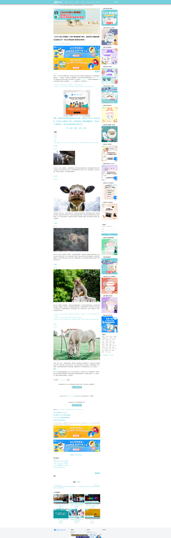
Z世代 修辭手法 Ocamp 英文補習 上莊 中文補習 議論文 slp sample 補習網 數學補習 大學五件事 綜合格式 (76, 142)
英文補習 (55, 415)
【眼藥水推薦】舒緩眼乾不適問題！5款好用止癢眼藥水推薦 (77, 520)
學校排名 (113, 342)
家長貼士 (110, 344)
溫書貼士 (113, 347)
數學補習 (67, 417)
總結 (55, 141)
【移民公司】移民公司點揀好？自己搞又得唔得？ (92, 520)
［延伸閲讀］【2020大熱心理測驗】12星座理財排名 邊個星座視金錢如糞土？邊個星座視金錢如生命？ (74, 86)
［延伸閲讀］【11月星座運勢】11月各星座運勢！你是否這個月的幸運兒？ (68, 84)
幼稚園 (110, 345)
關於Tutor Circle (73, 531)
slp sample (56, 417)
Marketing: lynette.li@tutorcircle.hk (91, 532)
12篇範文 (103, 336)
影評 (113, 345)
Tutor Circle (80, 409)
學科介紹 (103, 344)
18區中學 (107, 336)
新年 (106, 347)
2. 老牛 (55, 135)
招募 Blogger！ (73, 532)
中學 (110, 339)
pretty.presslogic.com (62, 379)
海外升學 (110, 347)
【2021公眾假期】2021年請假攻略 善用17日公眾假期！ (61, 520)
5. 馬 (55, 139)
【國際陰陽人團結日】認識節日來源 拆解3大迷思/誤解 (92, 505)
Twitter (59, 77)
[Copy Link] (96, 71)
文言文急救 (103, 347)
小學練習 (107, 345)
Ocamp (65, 412)
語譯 (110, 350)
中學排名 (113, 339)
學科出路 (107, 344)
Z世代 (55, 412)
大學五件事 (56, 420)
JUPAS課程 (106, 339)
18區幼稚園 (114, 336)
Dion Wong (55, 43)
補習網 (62, 417)
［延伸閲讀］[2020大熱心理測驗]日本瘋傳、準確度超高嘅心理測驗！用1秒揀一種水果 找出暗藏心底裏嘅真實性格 (76, 319)
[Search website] (101, 2)
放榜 (115, 345)
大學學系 (103, 342)
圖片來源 (55, 74)
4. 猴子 (55, 138)
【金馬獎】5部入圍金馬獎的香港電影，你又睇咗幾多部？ (77, 505)
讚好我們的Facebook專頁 (108, 355)
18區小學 (111, 336)
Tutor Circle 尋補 (70, 396)
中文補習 (64, 415)
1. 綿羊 (55, 133)
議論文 (69, 415)
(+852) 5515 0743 (89, 531)
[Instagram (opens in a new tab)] (117, 2)
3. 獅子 (55, 136)
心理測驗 (78, 481)
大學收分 (107, 342)
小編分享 (59, 43)
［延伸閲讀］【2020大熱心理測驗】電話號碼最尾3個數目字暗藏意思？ (67, 317)
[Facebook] (99, 71)
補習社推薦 (106, 350)
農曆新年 (113, 350)
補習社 (103, 350)
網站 (87, 81)
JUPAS (103, 339)
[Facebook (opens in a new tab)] (115, 2)
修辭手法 (59, 412)
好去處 (110, 342)
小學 (113, 344)
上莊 (60, 415)
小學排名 (103, 345)
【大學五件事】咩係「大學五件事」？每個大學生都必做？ (61, 505)
